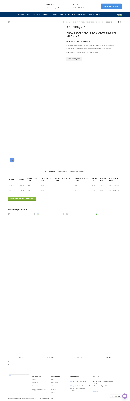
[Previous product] (117, 22)
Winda (53, 386)
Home (68, 22)
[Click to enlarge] (12, 160)
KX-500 (108, 358)
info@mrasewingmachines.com (55, 8)
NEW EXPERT (76, 22)
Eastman (53, 389)
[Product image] (21, 284)
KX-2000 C (50, 358)
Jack (52, 379)
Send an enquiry (111, 6)
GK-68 (21, 358)
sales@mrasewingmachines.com (102, 384)
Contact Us (35, 386)
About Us (35, 382)
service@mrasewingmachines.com (103, 381)
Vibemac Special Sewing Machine (39, 390)
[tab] (50, 170)
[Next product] (121, 22)
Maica (53, 392)
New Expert (54, 382)
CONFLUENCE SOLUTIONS (46, 398)
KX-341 (79, 358)
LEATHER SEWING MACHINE (91, 22)
